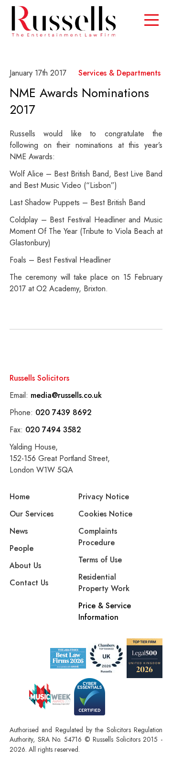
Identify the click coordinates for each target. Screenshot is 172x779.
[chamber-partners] (106, 658)
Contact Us (29, 582)
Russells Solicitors (39, 378)
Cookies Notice (105, 513)
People (21, 548)
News (19, 531)
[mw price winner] (68, 658)
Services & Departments (119, 72)
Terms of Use (100, 559)
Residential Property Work (103, 582)
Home (20, 496)
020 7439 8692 (63, 412)
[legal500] (144, 658)
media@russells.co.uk (66, 395)
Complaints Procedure (97, 537)
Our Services (32, 513)
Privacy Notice (103, 496)
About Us (25, 565)
